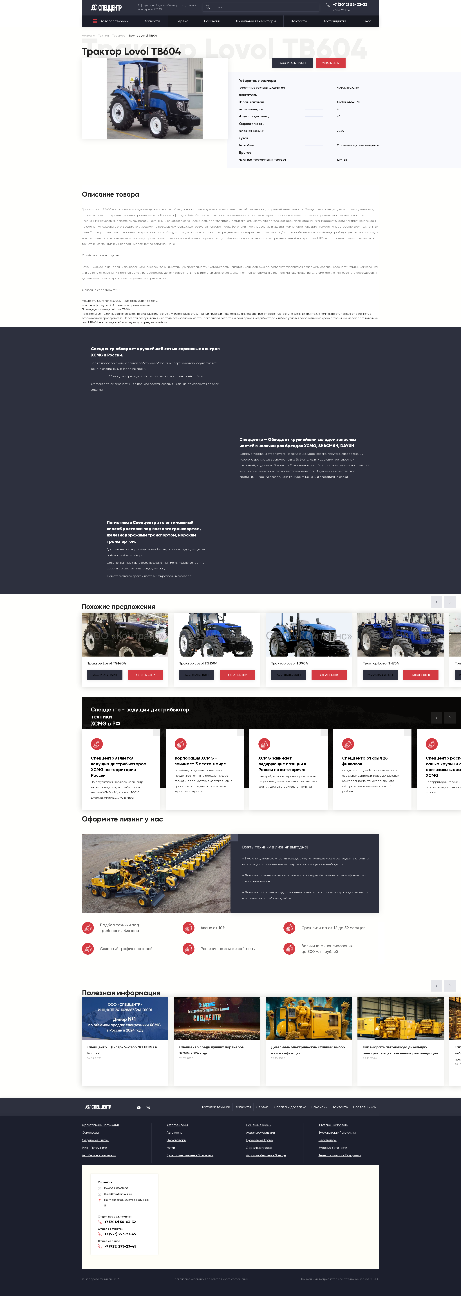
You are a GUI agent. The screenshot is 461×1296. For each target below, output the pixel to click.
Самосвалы (90, 1132)
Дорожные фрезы (259, 1147)
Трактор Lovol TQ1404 (106, 663)
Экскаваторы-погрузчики (337, 1132)
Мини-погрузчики (94, 1147)
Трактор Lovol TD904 (289, 663)
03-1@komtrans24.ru (118, 1194)
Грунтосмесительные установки (190, 1155)
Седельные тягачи (95, 1140)
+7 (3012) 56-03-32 (350, 5)
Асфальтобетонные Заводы (266, 1155)
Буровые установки (333, 1147)
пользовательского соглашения (226, 1279)
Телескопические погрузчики (340, 1155)
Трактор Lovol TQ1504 (198, 663)
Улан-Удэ (339, 10)
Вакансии (212, 21)
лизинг (105, 674)
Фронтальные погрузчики (100, 1125)
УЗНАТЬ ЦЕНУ (330, 63)
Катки (171, 1147)
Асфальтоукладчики (260, 1132)
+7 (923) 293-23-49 (120, 1234)
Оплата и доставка (290, 1107)
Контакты (299, 21)
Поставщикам (334, 21)
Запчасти (152, 21)
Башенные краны (258, 1125)
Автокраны (174, 1132)
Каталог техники (114, 21)
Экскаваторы (176, 1140)
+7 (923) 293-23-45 (120, 1246)
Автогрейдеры (177, 1125)
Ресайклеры (328, 1140)
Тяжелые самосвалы (333, 1125)
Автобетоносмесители (99, 1155)
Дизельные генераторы (256, 21)
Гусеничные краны (259, 1140)
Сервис (182, 21)
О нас (366, 21)
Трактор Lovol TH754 (381, 663)
